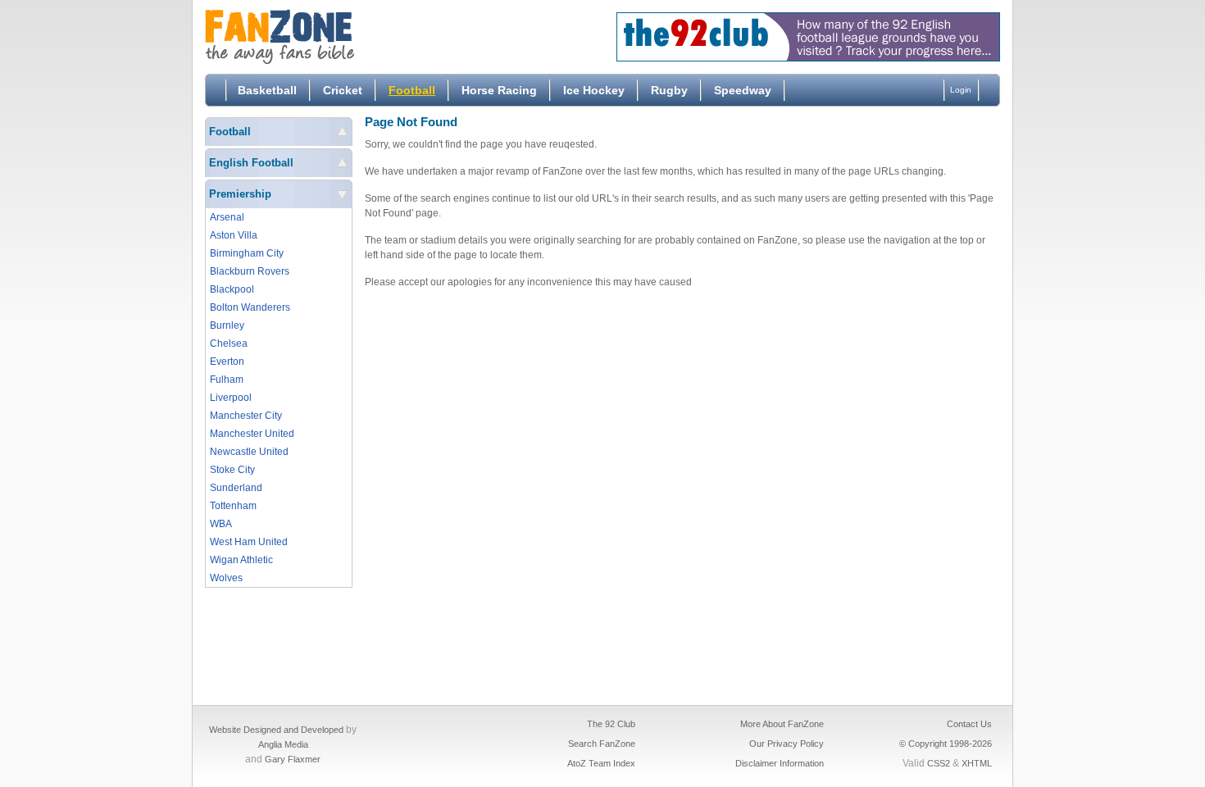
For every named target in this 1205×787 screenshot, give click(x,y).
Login (960, 89)
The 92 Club (611, 724)
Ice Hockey (594, 90)
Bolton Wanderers (250, 307)
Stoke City (232, 469)
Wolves (226, 578)
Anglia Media (283, 744)
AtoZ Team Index (601, 763)
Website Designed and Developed (276, 730)
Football (412, 90)
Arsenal (227, 217)
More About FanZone (782, 724)
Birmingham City (247, 253)
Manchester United (252, 433)
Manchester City (246, 415)
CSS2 (938, 763)
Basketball (267, 90)
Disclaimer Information (779, 763)
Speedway (742, 90)
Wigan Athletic (241, 560)
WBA (221, 524)
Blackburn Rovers (249, 271)
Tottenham (233, 506)
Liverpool (231, 397)
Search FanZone (601, 743)
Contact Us (969, 724)
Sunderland (236, 488)
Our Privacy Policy (786, 743)
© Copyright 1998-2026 (945, 743)
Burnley (227, 325)
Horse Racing (499, 90)
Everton (227, 361)
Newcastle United (249, 451)
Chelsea (229, 343)
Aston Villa (233, 235)
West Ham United (249, 542)
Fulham (226, 379)
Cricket (342, 90)
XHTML (977, 763)
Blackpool (232, 289)
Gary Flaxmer (293, 759)
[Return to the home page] (328, 37)
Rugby (669, 90)
